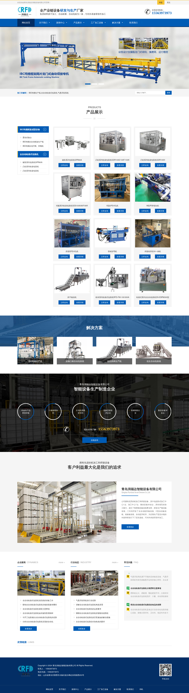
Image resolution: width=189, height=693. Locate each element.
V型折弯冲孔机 (112, 205)
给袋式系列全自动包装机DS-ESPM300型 (152, 296)
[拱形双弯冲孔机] (72, 233)
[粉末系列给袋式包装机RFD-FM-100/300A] (112, 279)
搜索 (168, 93)
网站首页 (26, 22)
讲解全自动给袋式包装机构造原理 (89, 604)
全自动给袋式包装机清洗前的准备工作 (38, 600)
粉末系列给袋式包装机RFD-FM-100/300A (112, 296)
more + (62, 562)
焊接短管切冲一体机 (153, 251)
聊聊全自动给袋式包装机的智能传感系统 (92, 613)
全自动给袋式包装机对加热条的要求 (90, 621)
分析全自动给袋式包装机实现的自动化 (38, 621)
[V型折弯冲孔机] (112, 187)
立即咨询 (64, 164)
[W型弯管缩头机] (152, 187)
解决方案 (116, 22)
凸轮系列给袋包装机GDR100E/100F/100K (112, 159)
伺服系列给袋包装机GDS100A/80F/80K (72, 205)
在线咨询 (94, 440)
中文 (161, 2)
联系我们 (133, 22)
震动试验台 (27, 137)
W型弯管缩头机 (152, 205)
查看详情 (79, 164)
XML (141, 689)
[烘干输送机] (72, 279)
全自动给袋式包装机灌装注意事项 (36, 608)
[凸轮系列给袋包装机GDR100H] (152, 141)
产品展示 (78, 22)
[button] (88, 84)
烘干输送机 (72, 296)
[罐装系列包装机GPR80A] (72, 141)
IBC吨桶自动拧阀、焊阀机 (33, 145)
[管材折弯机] (112, 233)
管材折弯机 (112, 251)
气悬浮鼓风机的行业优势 (86, 600)
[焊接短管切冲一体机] (152, 233)
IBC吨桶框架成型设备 (30, 129)
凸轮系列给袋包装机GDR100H (152, 159)
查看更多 (130, 526)
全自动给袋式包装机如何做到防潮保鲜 (38, 613)
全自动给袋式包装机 (29, 154)
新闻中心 (60, 22)
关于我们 (43, 22)
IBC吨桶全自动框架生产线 (33, 141)
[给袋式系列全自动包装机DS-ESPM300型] (152, 279)
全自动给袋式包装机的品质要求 (88, 608)
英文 (168, 2)
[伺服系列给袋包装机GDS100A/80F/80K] (72, 187)
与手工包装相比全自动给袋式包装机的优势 (40, 617)
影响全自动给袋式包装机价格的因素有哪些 (40, 604)
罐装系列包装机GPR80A (32, 162)
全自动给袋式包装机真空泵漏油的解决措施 (93, 617)
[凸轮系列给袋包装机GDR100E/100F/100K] (112, 141)
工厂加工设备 (97, 22)
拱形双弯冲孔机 (72, 251)
